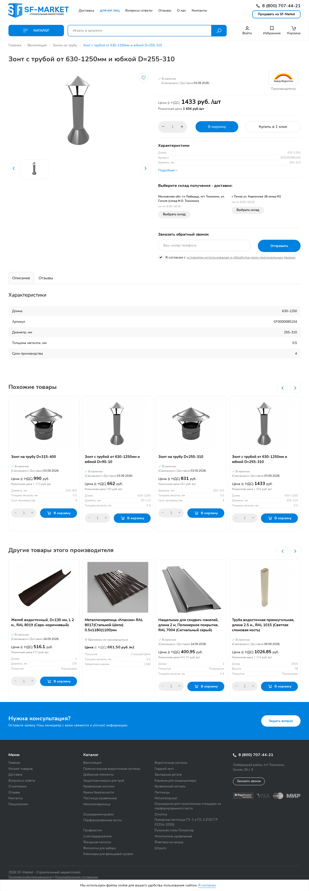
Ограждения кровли (98, 814)
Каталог (41, 30)
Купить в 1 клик (273, 126)
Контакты (15, 798)
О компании (17, 786)
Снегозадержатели (97, 836)
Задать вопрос (281, 721)
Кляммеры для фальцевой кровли (108, 854)
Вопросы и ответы (21, 781)
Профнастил (92, 830)
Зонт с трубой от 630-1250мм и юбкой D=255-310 (259, 459)
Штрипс (160, 848)
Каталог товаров (20, 769)
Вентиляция (37, 45)
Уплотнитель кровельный (173, 836)
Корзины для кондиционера (175, 781)
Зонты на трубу (65, 45)
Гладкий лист (164, 769)
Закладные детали (168, 774)
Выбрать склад (174, 214)
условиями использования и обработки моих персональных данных (241, 257)
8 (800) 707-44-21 (281, 6)
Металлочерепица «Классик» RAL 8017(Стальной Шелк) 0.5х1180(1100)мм (114, 624)
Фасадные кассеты (97, 842)
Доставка (15, 774)
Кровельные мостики (98, 786)
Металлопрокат (165, 798)
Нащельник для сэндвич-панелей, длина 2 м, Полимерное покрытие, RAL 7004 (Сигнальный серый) (188, 624)
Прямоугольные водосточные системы (111, 769)
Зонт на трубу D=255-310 (180, 456)
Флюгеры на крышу (168, 842)
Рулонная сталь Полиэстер (174, 830)
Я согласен (207, 885)
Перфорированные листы (102, 820)
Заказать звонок (249, 781)
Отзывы (46, 278)
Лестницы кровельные (100, 798)
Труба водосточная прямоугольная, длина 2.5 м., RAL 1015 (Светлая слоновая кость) (263, 624)
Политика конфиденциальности (30, 877)
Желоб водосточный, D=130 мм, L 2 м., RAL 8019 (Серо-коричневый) (42, 622)
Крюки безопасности (98, 792)
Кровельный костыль (169, 786)
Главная (14, 45)
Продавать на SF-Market (276, 14)
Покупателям (18, 804)
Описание (21, 278)
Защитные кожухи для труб (103, 781)
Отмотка (160, 814)
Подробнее (167, 170)
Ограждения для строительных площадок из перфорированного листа (187, 806)
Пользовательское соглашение (76, 877)
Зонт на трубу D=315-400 (33, 456)
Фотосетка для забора (99, 848)
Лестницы (161, 792)
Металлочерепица (96, 804)
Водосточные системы (170, 763)
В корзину (217, 126)
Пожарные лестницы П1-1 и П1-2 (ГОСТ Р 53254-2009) (186, 822)
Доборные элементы (98, 774)
